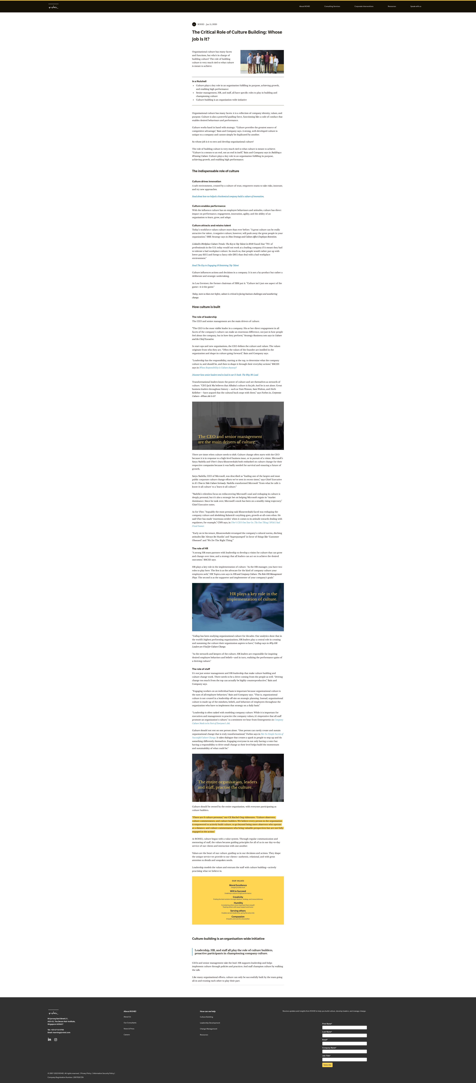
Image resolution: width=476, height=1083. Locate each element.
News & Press (129, 1029)
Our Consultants (130, 1023)
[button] (304, 6)
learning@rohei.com (61, 1032)
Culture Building (206, 1017)
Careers (127, 1034)
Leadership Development (210, 1023)
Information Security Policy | (104, 1073)
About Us (127, 1017)
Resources (204, 1035)
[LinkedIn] (49, 1039)
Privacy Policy (86, 1073)
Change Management (208, 1029)
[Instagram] (56, 1039)
